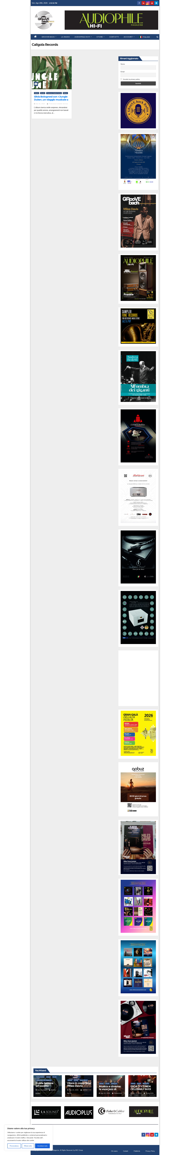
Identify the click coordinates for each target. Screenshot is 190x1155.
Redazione (114, 1083)
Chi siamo (114, 1151)
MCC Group (79, 1150)
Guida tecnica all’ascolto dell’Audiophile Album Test (45, 1087)
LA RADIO (65, 37)
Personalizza (14, 1146)
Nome (123, 64)
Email (122, 72)
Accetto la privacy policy (131, 79)
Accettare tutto (42, 1146)
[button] (157, 37)
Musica (65, 93)
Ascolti (43, 93)
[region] (28, 1138)
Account (128, 37)
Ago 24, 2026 (42, 1090)
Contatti (114, 37)
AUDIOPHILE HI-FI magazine (43, 1080)
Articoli (36, 93)
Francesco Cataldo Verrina (54, 93)
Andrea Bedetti (40, 1077)
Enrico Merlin (83, 1080)
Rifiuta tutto (28, 1146)
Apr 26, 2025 (40, 104)
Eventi (107, 1083)
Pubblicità (137, 1151)
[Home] (35, 37)
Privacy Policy (150, 1151)
